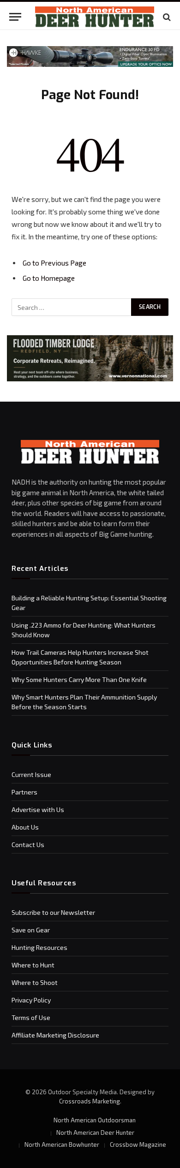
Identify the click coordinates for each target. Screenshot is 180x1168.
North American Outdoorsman (95, 1120)
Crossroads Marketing (89, 1101)
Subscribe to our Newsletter (53, 912)
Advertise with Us (38, 809)
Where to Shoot (35, 982)
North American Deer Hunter (95, 1132)
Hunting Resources (39, 947)
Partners (24, 792)
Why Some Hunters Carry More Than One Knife (79, 679)
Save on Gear (31, 930)
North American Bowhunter (61, 1144)
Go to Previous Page (54, 263)
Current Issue (31, 774)
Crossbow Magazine (138, 1144)
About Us (25, 827)
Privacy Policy (31, 1000)
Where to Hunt (33, 965)
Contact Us (28, 844)
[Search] (166, 16)
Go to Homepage (49, 278)
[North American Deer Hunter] (94, 17)
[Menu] (15, 16)
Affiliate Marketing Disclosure (55, 1035)
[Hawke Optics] (90, 64)
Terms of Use (31, 1017)
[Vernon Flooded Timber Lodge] (90, 379)
